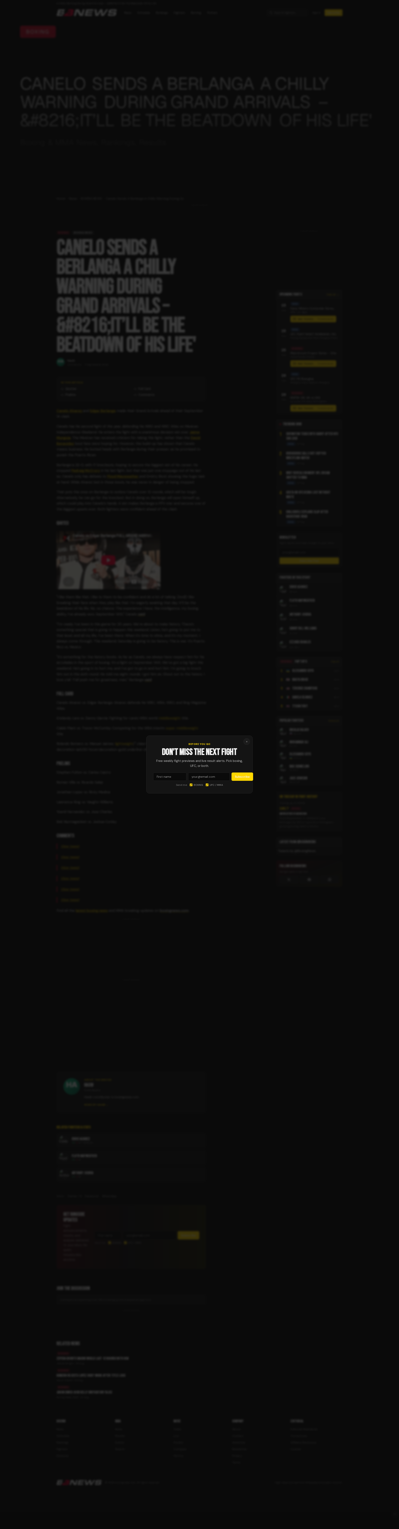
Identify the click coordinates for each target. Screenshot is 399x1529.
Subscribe (242, 777)
